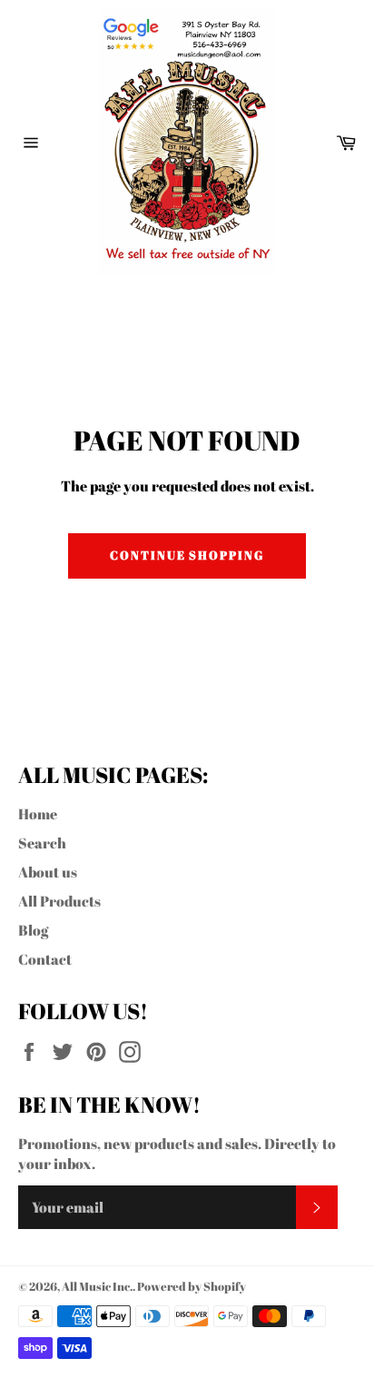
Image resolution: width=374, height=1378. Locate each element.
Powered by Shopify (191, 1286)
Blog (33, 930)
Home (37, 814)
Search (42, 843)
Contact (45, 959)
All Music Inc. (97, 1286)
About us (47, 872)
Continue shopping (187, 555)
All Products (59, 901)
